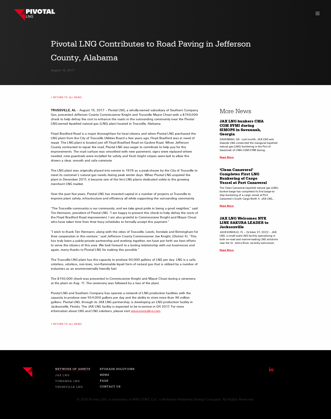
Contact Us (110, 386)
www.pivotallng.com (145, 311)
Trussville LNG (69, 387)
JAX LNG (62, 375)
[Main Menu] (317, 13)
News (104, 375)
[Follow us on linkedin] (271, 369)
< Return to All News (66, 97)
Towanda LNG (67, 381)
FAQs (104, 380)
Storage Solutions (117, 369)
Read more (227, 157)
